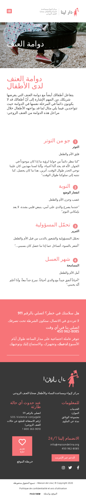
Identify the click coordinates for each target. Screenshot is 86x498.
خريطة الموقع (25, 462)
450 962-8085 (68, 332)
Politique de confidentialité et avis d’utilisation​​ (43, 489)
